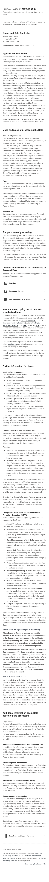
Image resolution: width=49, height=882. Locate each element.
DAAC (25, 325)
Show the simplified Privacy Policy (35, 864)
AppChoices (12, 344)
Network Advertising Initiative (14, 323)
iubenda (12, 858)
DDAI (37, 325)
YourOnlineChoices (28, 320)
